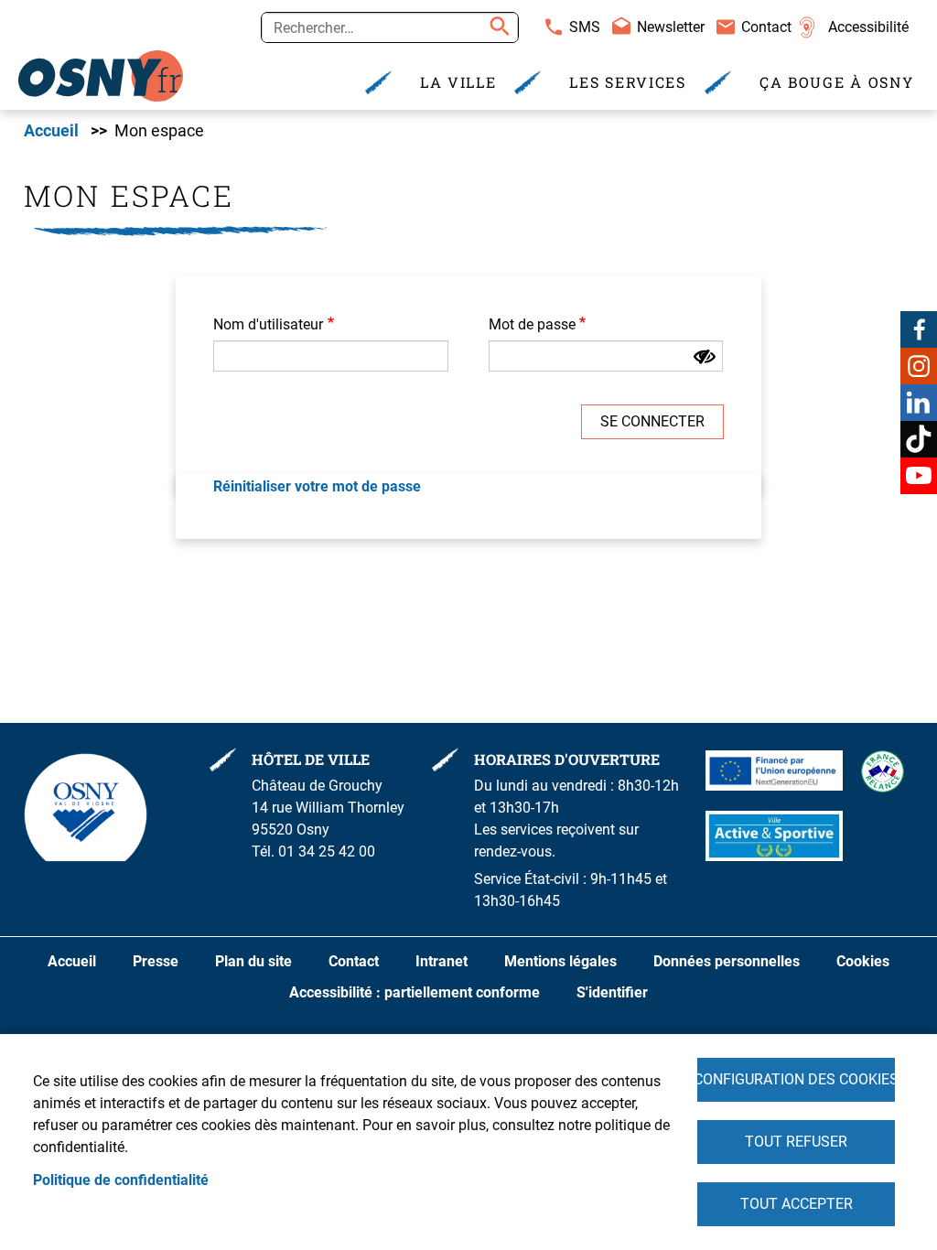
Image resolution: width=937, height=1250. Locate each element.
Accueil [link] (51, 131)
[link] (100, 76)
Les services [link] (627, 82)
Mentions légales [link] (560, 961)
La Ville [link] (458, 82)
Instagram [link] (918, 366)
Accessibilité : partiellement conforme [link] (414, 992)
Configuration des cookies (796, 1079)
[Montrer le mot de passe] (705, 357)
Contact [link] (766, 27)
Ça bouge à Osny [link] (836, 82)
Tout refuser (796, 1141)
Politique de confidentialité (121, 1180)
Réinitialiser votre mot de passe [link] (317, 486)
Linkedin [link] (918, 402)
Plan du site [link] (253, 961)
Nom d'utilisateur (268, 324)
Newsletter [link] (671, 27)
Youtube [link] (918, 476)
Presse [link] (155, 961)
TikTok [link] (918, 439)
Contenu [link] (90, 21)
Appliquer (497, 27)
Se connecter (652, 421)
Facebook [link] (918, 329)
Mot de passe (532, 324)
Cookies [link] (862, 961)
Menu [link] (252, 21)
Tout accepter (796, 1203)
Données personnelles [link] (726, 961)
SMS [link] (584, 27)
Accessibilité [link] (868, 27)
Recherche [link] (175, 21)
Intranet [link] (441, 961)
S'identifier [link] (612, 992)
